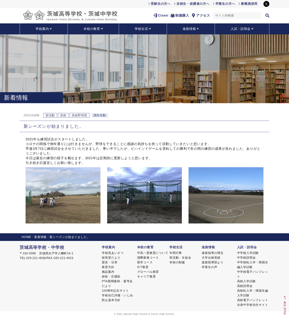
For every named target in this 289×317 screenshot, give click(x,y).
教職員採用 (249, 3)
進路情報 (208, 247)
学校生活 (176, 247)
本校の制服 (177, 262)
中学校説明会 (246, 257)
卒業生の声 (209, 267)
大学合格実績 (211, 257)
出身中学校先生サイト (252, 304)
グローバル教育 (148, 271)
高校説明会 (245, 286)
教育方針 (108, 267)
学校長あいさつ (113, 253)
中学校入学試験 (248, 253)
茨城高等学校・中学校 (42, 247)
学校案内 (108, 247)
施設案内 (108, 271)
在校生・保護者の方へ (193, 3)
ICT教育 (143, 267)
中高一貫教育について (152, 253)
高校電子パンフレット (252, 300)
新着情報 (40, 237)
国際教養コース (148, 257)
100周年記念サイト (115, 290)
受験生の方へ (161, 3)
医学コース (145, 262)
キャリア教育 (146, 276)
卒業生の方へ (225, 3)
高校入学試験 (246, 281)
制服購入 (182, 15)
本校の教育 (145, 247)
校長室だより (111, 257)
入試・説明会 (247, 247)
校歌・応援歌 (111, 276)
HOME (26, 237)
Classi (163, 15)
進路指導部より (213, 262)
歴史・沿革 (109, 262)
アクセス (203, 15)
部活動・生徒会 (180, 257)
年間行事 (175, 253)
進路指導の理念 (213, 253)
